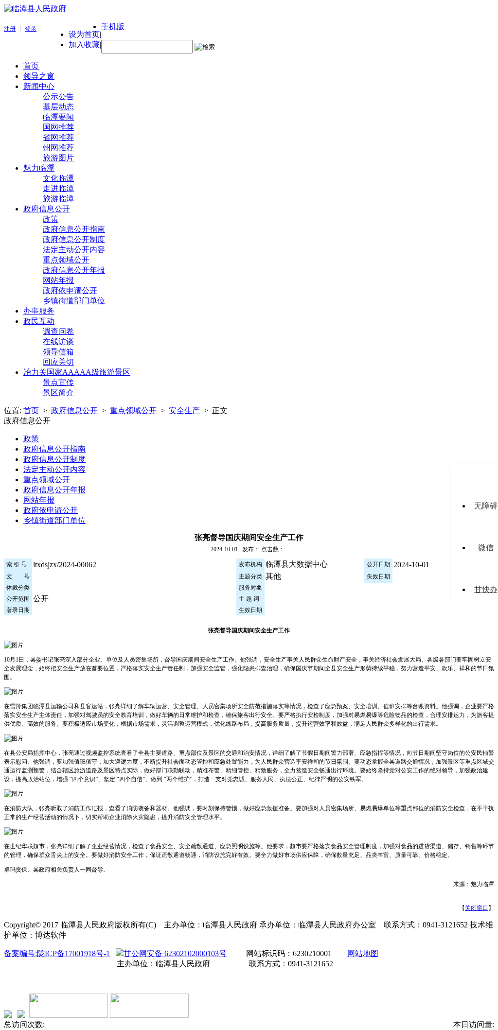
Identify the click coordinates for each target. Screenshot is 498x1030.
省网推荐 (58, 137)
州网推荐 (58, 147)
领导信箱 (58, 352)
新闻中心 (38, 86)
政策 (50, 219)
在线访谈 (58, 341)
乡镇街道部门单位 (74, 301)
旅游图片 (58, 158)
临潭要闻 (58, 117)
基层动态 (58, 107)
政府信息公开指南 (74, 229)
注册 (10, 28)
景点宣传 (58, 382)
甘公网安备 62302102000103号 (175, 953)
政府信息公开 (46, 209)
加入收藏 (84, 44)
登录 (30, 28)
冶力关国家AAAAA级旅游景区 (76, 372)
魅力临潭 (38, 168)
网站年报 (58, 280)
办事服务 (38, 311)
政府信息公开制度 (74, 239)
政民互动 (38, 321)
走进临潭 (58, 188)
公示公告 (58, 96)
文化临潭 (58, 178)
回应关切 (58, 362)
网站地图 (362, 953)
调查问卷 (58, 331)
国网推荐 (58, 127)
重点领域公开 (66, 260)
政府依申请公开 (70, 290)
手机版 (112, 26)
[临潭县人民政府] (35, 8)
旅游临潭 (58, 198)
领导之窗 (38, 76)
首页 (31, 66)
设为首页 (84, 34)
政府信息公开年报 (74, 270)
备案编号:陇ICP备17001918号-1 (57, 953)
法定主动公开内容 (74, 249)
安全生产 (184, 410)
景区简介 (58, 392)
